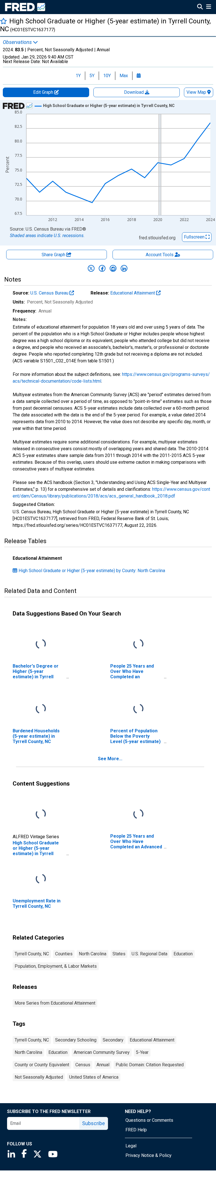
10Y (107, 75)
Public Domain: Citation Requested (150, 1064)
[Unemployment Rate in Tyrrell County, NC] (41, 879)
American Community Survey (102, 1052)
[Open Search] (200, 7)
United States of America (93, 1077)
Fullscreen (195, 237)
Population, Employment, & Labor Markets (56, 966)
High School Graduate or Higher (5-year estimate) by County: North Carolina (92, 570)
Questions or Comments (149, 1120)
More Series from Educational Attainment (55, 1003)
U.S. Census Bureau (49, 293)
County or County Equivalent (42, 1064)
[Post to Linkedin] (124, 268)
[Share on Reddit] (113, 268)
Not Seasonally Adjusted (39, 1077)
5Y (91, 75)
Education (183, 953)
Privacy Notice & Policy (148, 1155)
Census (82, 1064)
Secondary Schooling (75, 1040)
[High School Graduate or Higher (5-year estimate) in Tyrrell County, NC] (41, 814)
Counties (64, 953)
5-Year (142, 1052)
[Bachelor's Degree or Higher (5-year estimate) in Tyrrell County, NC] (41, 644)
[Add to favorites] (3, 21)
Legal (130, 1145)
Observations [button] (18, 42)
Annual (102, 1064)
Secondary (113, 1040)
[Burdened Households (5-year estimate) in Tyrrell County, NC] (41, 709)
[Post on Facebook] (102, 268)
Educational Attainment (133, 293)
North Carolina (92, 953)
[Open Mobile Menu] (208, 7)
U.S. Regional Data (149, 953)
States (118, 953)
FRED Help (136, 1129)
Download (134, 92)
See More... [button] (110, 758)
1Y (78, 75)
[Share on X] (91, 268)
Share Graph (54, 254)
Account (160, 254)
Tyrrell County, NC (32, 953)
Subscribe (93, 1123)
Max (124, 75)
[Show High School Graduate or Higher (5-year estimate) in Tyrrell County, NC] (109, 105)
